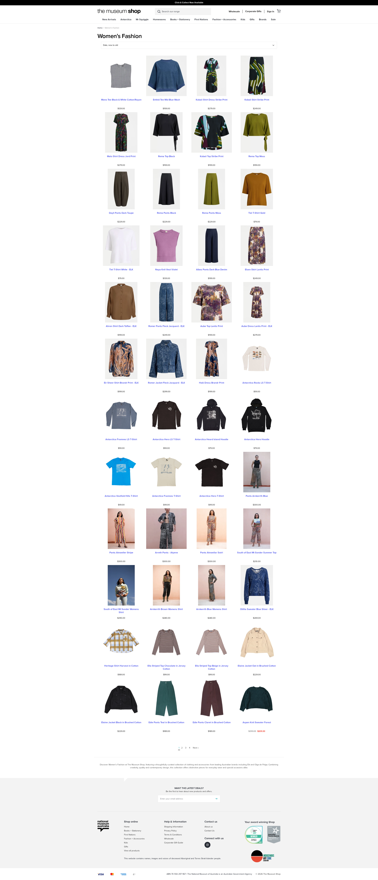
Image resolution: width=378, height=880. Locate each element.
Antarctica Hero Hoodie (256, 439)
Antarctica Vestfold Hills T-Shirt (121, 496)
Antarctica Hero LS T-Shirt (166, 439)
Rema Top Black (166, 156)
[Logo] (119, 11)
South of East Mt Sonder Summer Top (256, 552)
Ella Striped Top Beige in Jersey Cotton (211, 667)
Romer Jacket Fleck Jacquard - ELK (166, 382)
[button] (279, 11)
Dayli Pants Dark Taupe (121, 213)
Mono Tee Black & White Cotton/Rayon (121, 99)
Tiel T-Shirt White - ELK (121, 269)
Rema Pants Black (166, 213)
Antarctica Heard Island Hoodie (211, 439)
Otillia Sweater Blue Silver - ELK (257, 609)
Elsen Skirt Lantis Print (257, 269)
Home (99, 27)
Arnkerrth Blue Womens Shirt (211, 609)
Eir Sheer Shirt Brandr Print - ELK (121, 382)
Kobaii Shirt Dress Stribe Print (211, 99)
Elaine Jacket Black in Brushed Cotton (121, 722)
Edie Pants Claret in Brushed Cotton (212, 722)
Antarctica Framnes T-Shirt (166, 496)
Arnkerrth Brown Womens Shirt (166, 609)
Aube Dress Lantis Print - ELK (256, 326)
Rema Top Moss (257, 156)
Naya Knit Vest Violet (166, 269)
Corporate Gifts (253, 11)
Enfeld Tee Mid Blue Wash (166, 99)
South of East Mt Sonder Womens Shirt (121, 611)
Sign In (270, 11)
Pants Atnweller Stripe (121, 552)
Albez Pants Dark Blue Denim (211, 269)
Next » (196, 747)
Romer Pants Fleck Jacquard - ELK (166, 326)
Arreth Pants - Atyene (166, 552)
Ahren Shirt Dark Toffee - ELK (121, 326)
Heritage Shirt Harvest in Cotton (121, 665)
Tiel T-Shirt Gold (256, 213)
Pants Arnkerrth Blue (257, 496)
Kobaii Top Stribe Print (211, 156)
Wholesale (234, 11)
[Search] (159, 11)
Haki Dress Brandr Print (211, 382)
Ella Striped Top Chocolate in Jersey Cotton (166, 667)
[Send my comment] (216, 798)
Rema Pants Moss (211, 213)
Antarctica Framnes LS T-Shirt (121, 439)
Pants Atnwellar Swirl (211, 552)
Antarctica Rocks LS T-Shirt (256, 382)
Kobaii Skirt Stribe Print (257, 99)
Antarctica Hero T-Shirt (211, 496)
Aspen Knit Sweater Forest (257, 722)
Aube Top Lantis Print (211, 326)
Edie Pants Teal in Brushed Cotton (166, 722)
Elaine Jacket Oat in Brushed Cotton (257, 665)
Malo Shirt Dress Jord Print (121, 156)
